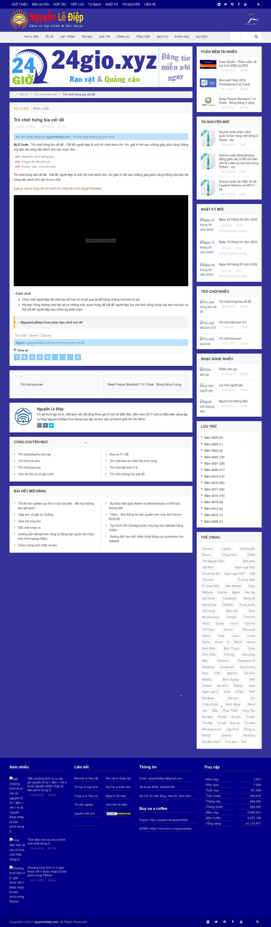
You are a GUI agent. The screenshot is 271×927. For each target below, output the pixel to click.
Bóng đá (249, 598)
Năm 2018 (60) (214, 482)
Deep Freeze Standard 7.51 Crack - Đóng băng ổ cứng (144, 384)
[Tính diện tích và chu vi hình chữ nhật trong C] (17, 849)
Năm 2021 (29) (214, 463)
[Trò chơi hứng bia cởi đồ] (208, 306)
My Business (210, 617)
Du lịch (236, 717)
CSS (227, 692)
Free (221, 636)
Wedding (208, 667)
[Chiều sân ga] (208, 371)
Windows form (211, 729)
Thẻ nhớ (207, 579)
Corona (250, 623)
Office (206, 636)
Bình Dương (231, 679)
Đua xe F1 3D (119, 454)
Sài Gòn (249, 673)
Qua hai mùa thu (29, 521)
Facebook (229, 598)
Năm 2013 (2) (213, 508)
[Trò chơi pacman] (208, 341)
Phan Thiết (230, 710)
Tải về (49, 37)
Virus (205, 623)
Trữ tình (232, 698)
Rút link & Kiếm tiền (118, 787)
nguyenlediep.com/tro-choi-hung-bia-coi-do (55, 342)
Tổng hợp (143, 37)
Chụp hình (229, 554)
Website (207, 592)
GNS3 (206, 735)
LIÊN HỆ (150, 4)
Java (252, 685)
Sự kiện (201, 37)
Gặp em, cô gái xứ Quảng (35, 514)
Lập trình (67, 37)
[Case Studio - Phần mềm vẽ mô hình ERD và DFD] (208, 64)
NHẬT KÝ (111, 4)
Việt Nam (208, 567)
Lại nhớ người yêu (231, 385)
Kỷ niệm (207, 717)
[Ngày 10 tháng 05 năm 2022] (208, 247)
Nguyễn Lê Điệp (50, 408)
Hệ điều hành (211, 742)
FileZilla (228, 604)
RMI (252, 679)
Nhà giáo (249, 561)
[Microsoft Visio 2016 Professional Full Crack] (208, 82)
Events (222, 592)
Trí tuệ (221, 723)
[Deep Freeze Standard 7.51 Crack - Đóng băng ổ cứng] (208, 101)
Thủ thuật (208, 611)
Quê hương (247, 667)
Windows (208, 698)
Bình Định (208, 648)
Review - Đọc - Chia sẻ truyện (39, 166)
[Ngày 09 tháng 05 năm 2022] (208, 269)
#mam (50, 179)
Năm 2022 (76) (214, 457)
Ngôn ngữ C (210, 692)
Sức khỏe (208, 598)
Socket (206, 685)
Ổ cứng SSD (210, 586)
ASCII (238, 642)
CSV (217, 673)
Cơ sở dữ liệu (211, 573)
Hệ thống (249, 735)
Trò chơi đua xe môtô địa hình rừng (133, 461)
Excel (218, 642)
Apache (232, 673)
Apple (236, 592)
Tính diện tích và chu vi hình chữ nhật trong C (46, 841)
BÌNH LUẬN (41, 108)
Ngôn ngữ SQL (245, 567)
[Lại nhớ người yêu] (208, 387)
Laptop (226, 548)
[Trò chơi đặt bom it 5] (208, 325)
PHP (252, 692)
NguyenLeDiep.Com (35, 322)
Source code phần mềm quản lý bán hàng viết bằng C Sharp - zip (238, 136)
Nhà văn (232, 611)
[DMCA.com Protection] (119, 813)
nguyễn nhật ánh (84, 813)
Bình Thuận (231, 648)
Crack (251, 636)
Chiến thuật (210, 704)
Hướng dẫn (247, 548)
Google (231, 617)
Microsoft (249, 629)
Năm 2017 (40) (214, 489)
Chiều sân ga (228, 369)
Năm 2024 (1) (213, 444)
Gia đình (222, 685)
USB (252, 573)
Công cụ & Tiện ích (86, 796)
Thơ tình (249, 617)
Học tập (250, 592)
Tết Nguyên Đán (213, 561)
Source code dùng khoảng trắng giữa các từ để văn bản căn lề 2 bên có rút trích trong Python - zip (239, 161)
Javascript (227, 667)
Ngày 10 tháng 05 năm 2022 (238, 242)
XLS (205, 673)
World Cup (209, 604)
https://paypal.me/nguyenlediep (168, 820)
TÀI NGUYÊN (131, 4)
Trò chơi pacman (32, 384)
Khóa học (182, 37)
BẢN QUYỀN (40, 4)
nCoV (234, 623)
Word (251, 704)
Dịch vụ (162, 37)
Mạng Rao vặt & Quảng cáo (37, 156)
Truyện (250, 717)
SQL (215, 710)
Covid (220, 623)
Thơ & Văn (31, 37)
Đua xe (235, 723)
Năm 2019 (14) (214, 476)
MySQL (207, 679)
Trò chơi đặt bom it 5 (123, 467)
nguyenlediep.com (58, 137)
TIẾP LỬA (77, 4)
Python (238, 685)
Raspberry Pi (246, 660)
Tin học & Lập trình (86, 787)
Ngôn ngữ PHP (234, 573)
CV (253, 698)
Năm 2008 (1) (213, 521)
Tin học (87, 37)
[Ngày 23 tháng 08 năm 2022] (208, 224)
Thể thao (208, 629)
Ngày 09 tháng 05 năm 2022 (238, 264)
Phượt (222, 717)
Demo (206, 642)
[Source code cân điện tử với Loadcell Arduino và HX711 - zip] (208, 187)
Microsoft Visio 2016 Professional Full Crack (234, 82)
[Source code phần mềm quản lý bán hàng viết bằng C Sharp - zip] (208, 138)
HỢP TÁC (59, 4)
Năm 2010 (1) (213, 515)
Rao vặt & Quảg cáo (118, 778)
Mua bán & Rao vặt (86, 778)
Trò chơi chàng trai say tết (127, 474)
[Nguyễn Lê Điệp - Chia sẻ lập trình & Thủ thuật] (13, 94)
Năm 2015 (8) (213, 502)
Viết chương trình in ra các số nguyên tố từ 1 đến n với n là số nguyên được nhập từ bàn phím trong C (47, 784)
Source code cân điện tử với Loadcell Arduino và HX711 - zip (238, 185)
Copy (251, 586)
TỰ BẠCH (94, 4)
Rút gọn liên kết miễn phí (36, 161)
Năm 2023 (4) (213, 450)
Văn (204, 710)
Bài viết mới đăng (30, 490)
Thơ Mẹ (207, 723)
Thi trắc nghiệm (83, 804)
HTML (239, 692)
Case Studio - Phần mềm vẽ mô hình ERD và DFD (238, 64)
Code (251, 648)
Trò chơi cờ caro (29, 461)
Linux (235, 636)
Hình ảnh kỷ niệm (116, 804)
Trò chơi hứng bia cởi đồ (235, 301)
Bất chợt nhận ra (29, 527)
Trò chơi (20, 335)
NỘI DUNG (21, 108)
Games (46, 335)
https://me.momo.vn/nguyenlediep (171, 828)
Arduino (223, 660)
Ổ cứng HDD (246, 579)
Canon (206, 554)
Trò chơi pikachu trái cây (34, 454)
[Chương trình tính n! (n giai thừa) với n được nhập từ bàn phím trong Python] (17, 884)
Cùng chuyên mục (31, 441)
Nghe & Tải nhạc (116, 796)
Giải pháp (248, 654)
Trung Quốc (247, 604)
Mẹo (205, 660)
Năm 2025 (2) (213, 437)
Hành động (232, 704)
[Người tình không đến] (208, 406)
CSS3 (251, 554)
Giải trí (104, 37)
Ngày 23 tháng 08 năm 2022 (238, 219)
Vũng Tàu (248, 710)
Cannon (207, 548)
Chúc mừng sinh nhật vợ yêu (37, 545)
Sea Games (233, 586)
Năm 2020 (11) (214, 470)
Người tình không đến (233, 401)
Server (228, 629)
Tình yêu (230, 742)
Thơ (243, 742)
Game (33, 335)
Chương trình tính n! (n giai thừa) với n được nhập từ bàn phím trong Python (47, 871)
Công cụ (123, 37)
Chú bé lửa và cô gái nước (36, 474)
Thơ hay (229, 654)
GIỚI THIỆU (20, 4)
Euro (252, 611)
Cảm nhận (209, 654)
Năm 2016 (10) (214, 495)
